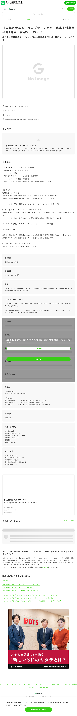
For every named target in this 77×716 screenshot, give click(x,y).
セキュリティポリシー (39, 684)
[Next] (72, 72)
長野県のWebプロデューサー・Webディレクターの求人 (21, 585)
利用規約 (64, 684)
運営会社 (14, 684)
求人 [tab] (28, 20)
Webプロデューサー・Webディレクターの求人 (44, 595)
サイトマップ (33, 687)
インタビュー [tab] (67, 20)
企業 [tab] (9, 20)
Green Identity (43, 687)
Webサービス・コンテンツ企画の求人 (41, 598)
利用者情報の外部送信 (54, 684)
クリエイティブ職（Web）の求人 (13, 595)
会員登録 (70, 9)
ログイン (63, 9)
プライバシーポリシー (25, 684)
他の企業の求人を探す (38, 709)
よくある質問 (73, 684)
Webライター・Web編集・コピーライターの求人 (44, 601)
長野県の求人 (6, 580)
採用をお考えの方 (5, 684)
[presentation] (38, 14)
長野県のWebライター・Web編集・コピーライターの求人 (22, 590)
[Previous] (5, 72)
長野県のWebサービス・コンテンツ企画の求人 (18, 588)
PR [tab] (48, 20)
